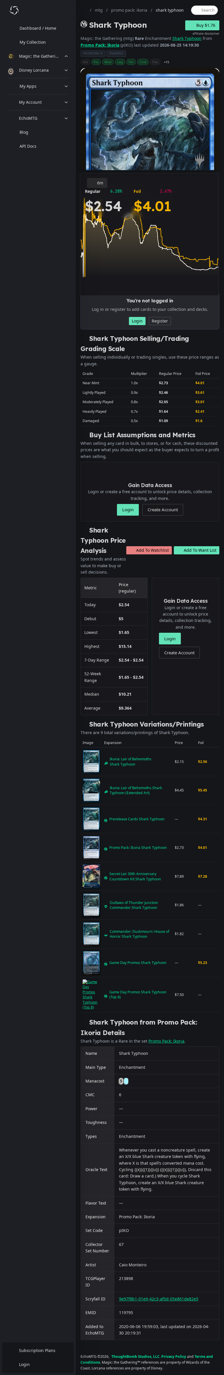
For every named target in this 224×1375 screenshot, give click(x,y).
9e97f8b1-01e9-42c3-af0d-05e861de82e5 (158, 1299)
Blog (24, 132)
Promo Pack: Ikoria (99, 45)
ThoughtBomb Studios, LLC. (135, 1356)
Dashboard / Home (38, 28)
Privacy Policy (173, 1356)
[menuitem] (38, 28)
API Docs (28, 146)
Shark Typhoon (187, 38)
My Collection (33, 42)
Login (24, 1364)
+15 (166, 62)
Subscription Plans (37, 1350)
